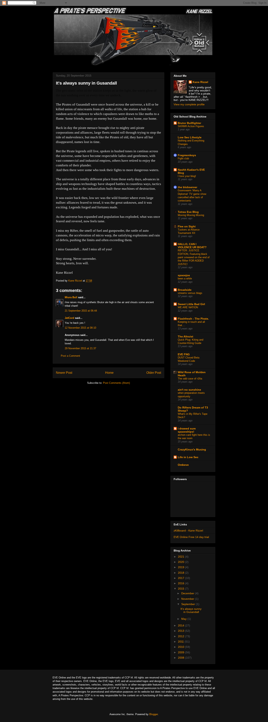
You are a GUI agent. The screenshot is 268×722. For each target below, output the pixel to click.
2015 (181, 588)
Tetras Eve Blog (188, 211)
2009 (181, 652)
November (188, 598)
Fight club (183, 158)
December (188, 593)
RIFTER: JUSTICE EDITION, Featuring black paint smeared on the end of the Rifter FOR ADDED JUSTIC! (194, 257)
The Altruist (185, 336)
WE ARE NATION (188, 307)
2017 (181, 578)
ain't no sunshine (189, 389)
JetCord (69, 317)
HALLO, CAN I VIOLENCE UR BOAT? (192, 245)
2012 (181, 636)
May (184, 618)
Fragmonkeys (187, 155)
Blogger (153, 714)
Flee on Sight (187, 226)
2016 (181, 583)
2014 (181, 625)
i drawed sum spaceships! (187, 430)
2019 (181, 567)
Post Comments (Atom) (116, 382)
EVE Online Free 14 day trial (191, 537)
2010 (181, 646)
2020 (181, 561)
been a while (185, 278)
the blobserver (187, 187)
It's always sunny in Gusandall (190, 610)
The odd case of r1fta (190, 378)
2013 (181, 630)
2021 (181, 556)
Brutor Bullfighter (189, 123)
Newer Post (64, 372)
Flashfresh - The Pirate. (193, 318)
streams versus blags (190, 293)
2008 (181, 657)
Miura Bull (71, 297)
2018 (181, 572)
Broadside (184, 289)
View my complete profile (189, 104)
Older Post (153, 372)
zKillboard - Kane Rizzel (188, 530)
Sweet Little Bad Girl (191, 304)
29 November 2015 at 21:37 (80, 348)
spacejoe (184, 275)
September (188, 604)
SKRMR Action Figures (191, 126)
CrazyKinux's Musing (192, 449)
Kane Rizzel (200, 82)
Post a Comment (70, 355)
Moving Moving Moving (191, 215)
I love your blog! (187, 176)
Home (109, 372)
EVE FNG (184, 354)
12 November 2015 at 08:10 (80, 327)
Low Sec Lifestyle (189, 137)
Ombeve (183, 464)
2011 (181, 641)
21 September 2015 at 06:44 (81, 310)
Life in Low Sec (188, 457)
